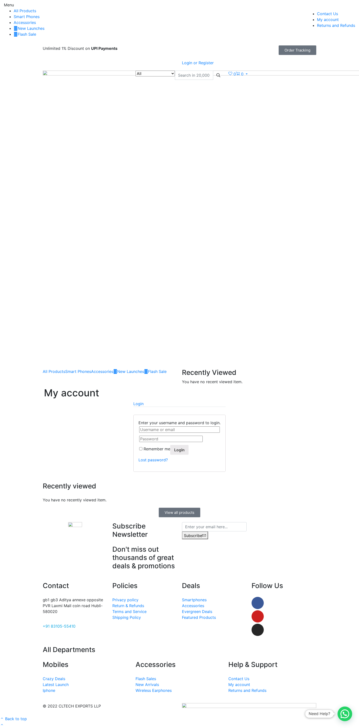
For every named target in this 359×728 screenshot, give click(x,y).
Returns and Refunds (336, 25)
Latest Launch (56, 684)
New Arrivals (147, 684)
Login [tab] (138, 403)
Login (179, 449)
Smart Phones (27, 16)
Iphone (49, 690)
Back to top (15, 718)
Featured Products (199, 617)
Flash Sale (27, 34)
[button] (297, 50)
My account (328, 19)
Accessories (25, 22)
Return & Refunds (128, 605)
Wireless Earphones (154, 690)
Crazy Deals (54, 678)
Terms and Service (129, 611)
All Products (25, 10)
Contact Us (327, 13)
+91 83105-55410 (59, 626)
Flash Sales (146, 678)
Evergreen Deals (197, 611)
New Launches (31, 28)
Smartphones (194, 599)
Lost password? (153, 459)
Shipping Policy (126, 617)
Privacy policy (125, 599)
